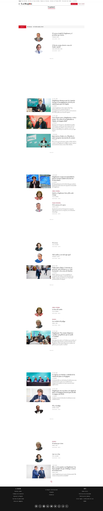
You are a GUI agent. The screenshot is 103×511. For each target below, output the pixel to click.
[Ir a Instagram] (43, 506)
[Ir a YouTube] (51, 506)
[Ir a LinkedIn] (47, 506)
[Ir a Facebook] (36, 506)
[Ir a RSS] (66, 506)
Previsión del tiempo (67, 1)
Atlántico (51, 494)
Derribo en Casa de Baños (34, 1)
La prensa (74, 1)
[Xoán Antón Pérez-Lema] (38, 48)
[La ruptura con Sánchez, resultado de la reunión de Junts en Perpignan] (38, 379)
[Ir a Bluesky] (55, 506)
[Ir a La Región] (26, 4)
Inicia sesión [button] (81, 3)
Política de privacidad (85, 493)
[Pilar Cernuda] (38, 195)
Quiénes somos (18, 491)
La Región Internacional (51, 489)
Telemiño (51, 492)
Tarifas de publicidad (18, 498)
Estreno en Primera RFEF (55, 1)
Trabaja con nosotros (18, 493)
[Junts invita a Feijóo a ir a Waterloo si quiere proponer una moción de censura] (38, 141)
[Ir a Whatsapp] (59, 506)
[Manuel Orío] (38, 323)
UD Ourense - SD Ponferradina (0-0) (35, 26)
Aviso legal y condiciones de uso (84, 498)
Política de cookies (85, 496)
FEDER (85, 501)
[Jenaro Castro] (38, 207)
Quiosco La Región (18, 496)
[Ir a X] (40, 506)
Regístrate (74, 3)
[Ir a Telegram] (63, 506)
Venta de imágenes (18, 501)
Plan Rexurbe (24, 1)
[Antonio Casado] (38, 409)
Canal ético (85, 491)
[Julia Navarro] (38, 246)
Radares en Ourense (45, 1)
